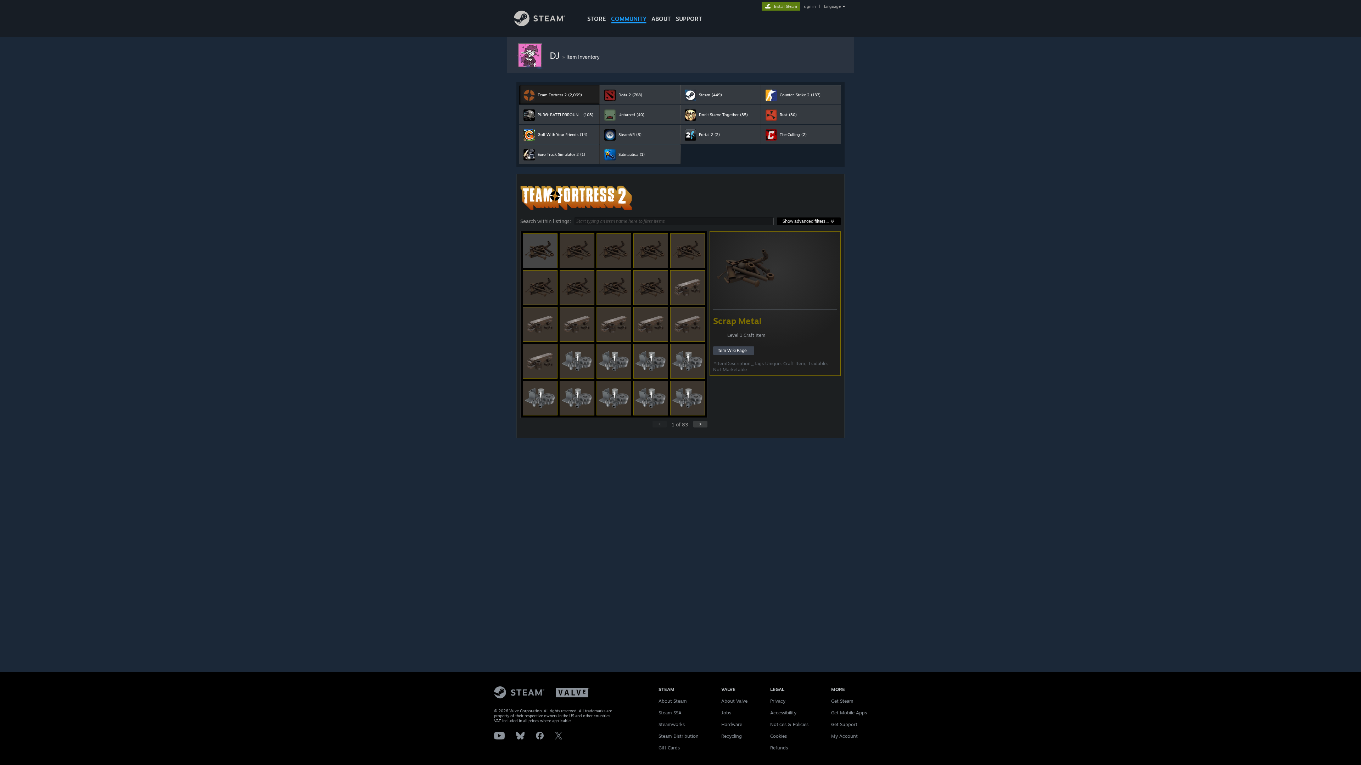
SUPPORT (689, 18)
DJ (556, 55)
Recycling (731, 736)
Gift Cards (669, 747)
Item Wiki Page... (733, 350)
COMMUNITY (628, 18)
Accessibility (783, 712)
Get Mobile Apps (849, 712)
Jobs (726, 712)
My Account (844, 736)
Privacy (777, 701)
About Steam (673, 701)
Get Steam (842, 701)
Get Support (844, 724)
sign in (810, 6)
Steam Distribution (679, 736)
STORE (596, 18)
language (832, 6)
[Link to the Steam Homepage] (539, 24)
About (661, 18)
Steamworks (672, 724)
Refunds (779, 747)
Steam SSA (670, 712)
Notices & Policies (789, 724)
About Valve (734, 701)
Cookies (778, 736)
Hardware (731, 724)
